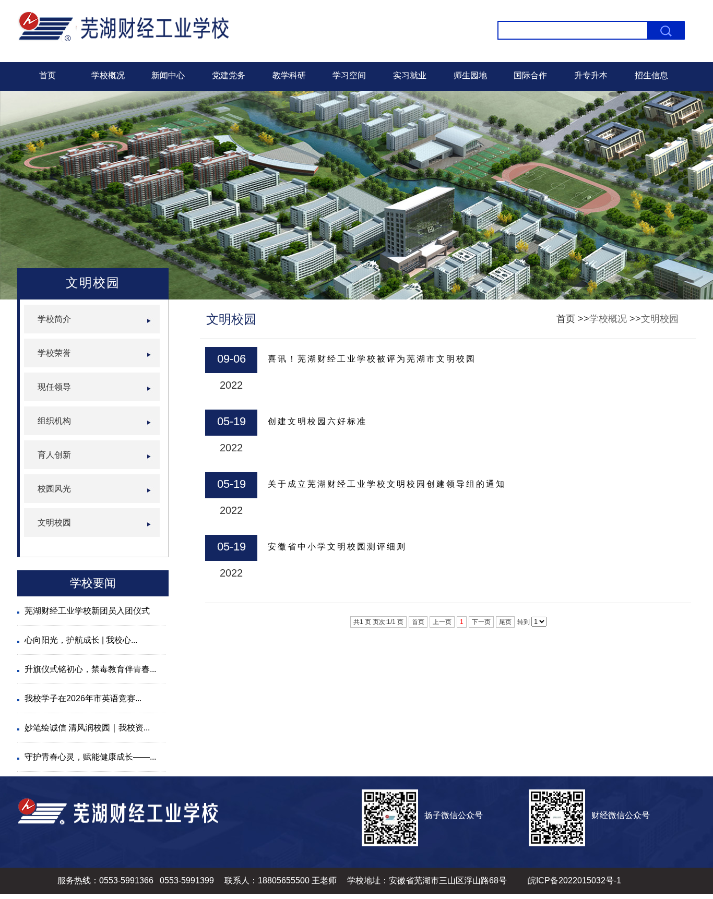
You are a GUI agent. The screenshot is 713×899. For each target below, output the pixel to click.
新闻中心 (168, 75)
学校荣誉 (54, 353)
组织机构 (54, 420)
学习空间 (349, 75)
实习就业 (409, 75)
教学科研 (289, 75)
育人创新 (54, 454)
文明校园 (660, 319)
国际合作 (530, 75)
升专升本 (591, 75)
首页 (47, 75)
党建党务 (228, 75)
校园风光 (54, 488)
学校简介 (54, 319)
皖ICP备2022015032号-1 (574, 880)
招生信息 (651, 75)
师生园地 (470, 75)
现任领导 (54, 386)
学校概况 (108, 75)
